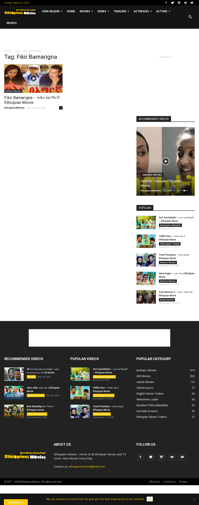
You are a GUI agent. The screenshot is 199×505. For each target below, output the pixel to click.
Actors (161, 11)
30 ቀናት (31, 376)
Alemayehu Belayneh (170, 225)
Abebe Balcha (167, 299)
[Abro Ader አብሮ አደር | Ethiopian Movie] (14, 392)
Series (101, 11)
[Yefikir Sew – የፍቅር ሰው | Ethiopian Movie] (146, 241)
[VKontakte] (185, 2)
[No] (194, 499)
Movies (85, 11)
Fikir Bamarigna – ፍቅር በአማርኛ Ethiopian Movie (32, 100)
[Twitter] (172, 2)
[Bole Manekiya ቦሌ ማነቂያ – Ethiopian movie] (14, 411)
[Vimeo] (179, 2)
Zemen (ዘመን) (144, 388)
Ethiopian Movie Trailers (151, 417)
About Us (154, 481)
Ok (149, 499)
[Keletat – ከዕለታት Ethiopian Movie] (165, 163)
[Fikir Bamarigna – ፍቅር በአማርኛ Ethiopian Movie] (33, 78)
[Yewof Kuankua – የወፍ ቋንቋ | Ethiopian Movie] (146, 259)
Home (71, 11)
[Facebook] (166, 2)
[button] (190, 17)
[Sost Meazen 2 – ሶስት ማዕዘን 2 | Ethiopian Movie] (146, 297)
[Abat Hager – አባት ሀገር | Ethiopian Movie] (146, 278)
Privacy (183, 481)
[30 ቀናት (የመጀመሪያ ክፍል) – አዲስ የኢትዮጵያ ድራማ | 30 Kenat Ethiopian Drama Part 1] (14, 374)
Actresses (141, 11)
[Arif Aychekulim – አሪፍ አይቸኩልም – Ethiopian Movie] (146, 222)
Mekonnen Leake (147, 399)
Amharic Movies (13, 91)
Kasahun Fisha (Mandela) (152, 405)
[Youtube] (192, 2)
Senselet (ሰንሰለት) (147, 411)
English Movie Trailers (150, 393)
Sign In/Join (50, 11)
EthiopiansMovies (14, 107)
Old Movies (143, 376)
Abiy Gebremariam (37, 414)
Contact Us (169, 481)
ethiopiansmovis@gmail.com (87, 466)
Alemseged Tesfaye (169, 243)
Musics (12, 23)
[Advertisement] (99, 39)
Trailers (119, 11)
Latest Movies (145, 382)
